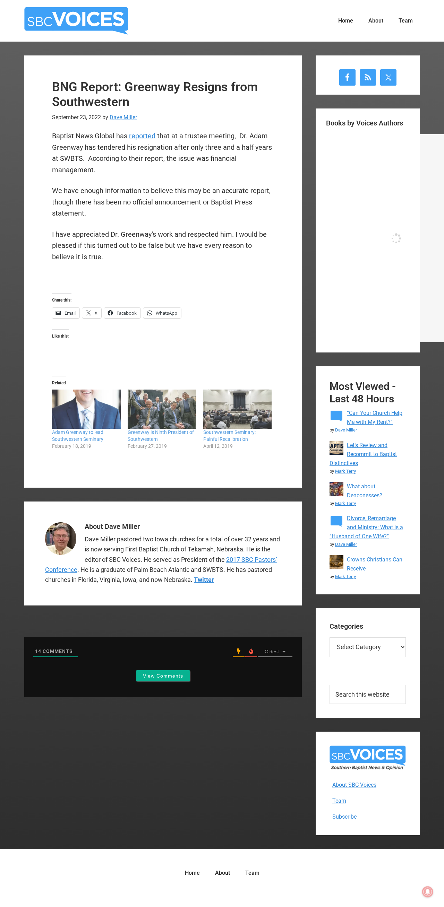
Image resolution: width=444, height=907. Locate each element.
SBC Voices (76, 21)
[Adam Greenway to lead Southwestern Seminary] (86, 409)
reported (142, 136)
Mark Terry (345, 471)
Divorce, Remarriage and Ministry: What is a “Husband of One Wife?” (366, 527)
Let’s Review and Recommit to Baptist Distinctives (363, 454)
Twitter (204, 579)
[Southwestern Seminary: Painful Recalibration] (237, 409)
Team (339, 800)
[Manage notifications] (427, 891)
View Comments (163, 676)
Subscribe (344, 816)
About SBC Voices (354, 785)
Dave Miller (346, 430)
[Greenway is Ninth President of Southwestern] (162, 409)
